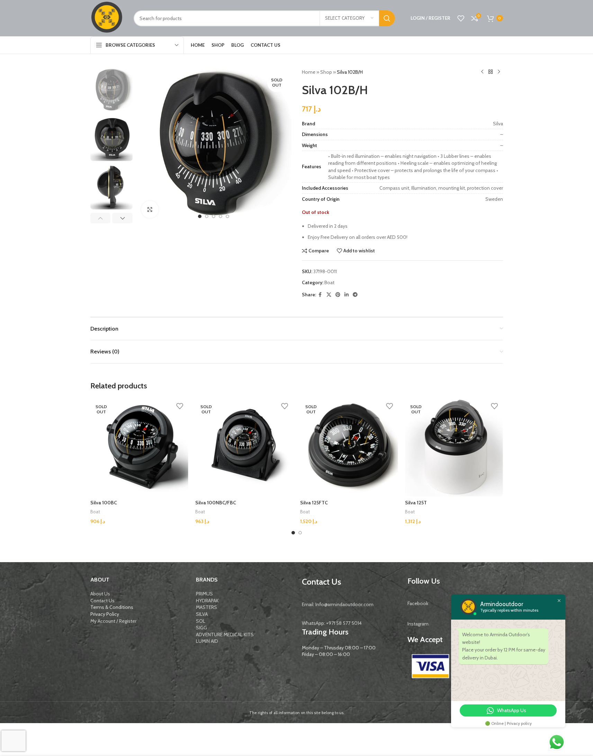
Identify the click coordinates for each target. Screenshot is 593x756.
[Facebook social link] (320, 294)
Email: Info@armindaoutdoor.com (338, 604)
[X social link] (328, 294)
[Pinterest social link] (337, 294)
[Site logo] (106, 18)
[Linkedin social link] (346, 294)
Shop (326, 72)
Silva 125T (416, 503)
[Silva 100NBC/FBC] (244, 447)
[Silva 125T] (454, 447)
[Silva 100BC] (139, 447)
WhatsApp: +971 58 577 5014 (332, 623)
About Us (100, 594)
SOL (200, 621)
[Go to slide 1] (199, 216)
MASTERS (206, 607)
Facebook (417, 603)
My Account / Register (113, 621)
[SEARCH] (387, 18)
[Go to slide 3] (213, 216)
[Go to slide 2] (206, 216)
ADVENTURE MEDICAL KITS (225, 634)
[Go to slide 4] (220, 216)
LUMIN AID (207, 641)
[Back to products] (490, 72)
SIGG (201, 627)
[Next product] (499, 72)
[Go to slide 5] (227, 216)
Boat (329, 282)
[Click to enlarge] (150, 209)
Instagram (418, 624)
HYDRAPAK (207, 600)
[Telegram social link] (355, 294)
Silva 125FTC (314, 503)
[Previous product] (482, 72)
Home (308, 72)
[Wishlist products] (461, 18)
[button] (100, 218)
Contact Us (102, 600)
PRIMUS (204, 594)
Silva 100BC (103, 503)
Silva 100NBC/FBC (215, 503)
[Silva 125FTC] (349, 447)
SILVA (202, 614)
